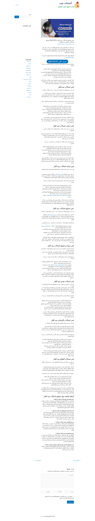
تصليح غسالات (50, 214)
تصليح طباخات (49, 195)
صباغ (30, 81)
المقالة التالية (37, 460)
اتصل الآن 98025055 (57, 61)
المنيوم (29, 63)
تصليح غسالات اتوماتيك (59, 264)
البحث (30, 14)
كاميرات (29, 92)
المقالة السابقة (76, 460)
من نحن (17, 4)
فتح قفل (29, 85)
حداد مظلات (28, 74)
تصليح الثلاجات (47, 226)
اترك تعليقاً (72, 44)
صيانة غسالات (58, 174)
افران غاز (29, 61)
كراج (30, 94)
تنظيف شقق (28, 72)
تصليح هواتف (28, 70)
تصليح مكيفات (56, 195)
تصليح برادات (28, 68)
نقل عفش (29, 97)
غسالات (67, 44)
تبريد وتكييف (28, 65)
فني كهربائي (28, 90)
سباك (30, 77)
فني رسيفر (28, 88)
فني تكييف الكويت (65, 195)
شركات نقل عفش (27, 79)
